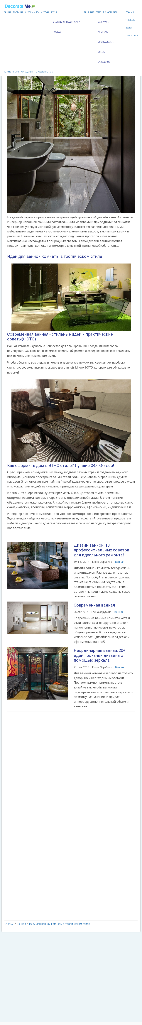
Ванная (7, 12)
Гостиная (18, 12)
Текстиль (130, 20)
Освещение (104, 61)
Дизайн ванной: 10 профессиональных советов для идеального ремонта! (101, 550)
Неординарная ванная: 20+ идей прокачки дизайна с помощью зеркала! (99, 655)
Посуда (57, 32)
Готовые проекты (44, 71)
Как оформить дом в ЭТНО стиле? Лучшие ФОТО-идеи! (60, 465)
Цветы (129, 27)
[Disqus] (71, 763)
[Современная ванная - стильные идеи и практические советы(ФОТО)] (71, 297)
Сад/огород (132, 35)
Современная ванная (94, 605)
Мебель (101, 51)
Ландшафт (89, 12)
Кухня (54, 12)
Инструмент (104, 32)
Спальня (130, 12)
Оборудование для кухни (66, 22)
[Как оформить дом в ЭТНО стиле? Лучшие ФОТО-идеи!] (71, 420)
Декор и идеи (32, 12)
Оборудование (106, 41)
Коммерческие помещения (18, 71)
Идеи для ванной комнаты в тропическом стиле (54, 256)
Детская (45, 12)
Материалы (103, 22)
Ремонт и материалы (107, 12)
